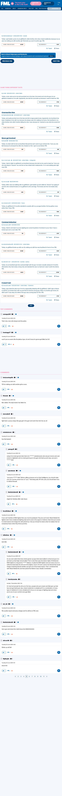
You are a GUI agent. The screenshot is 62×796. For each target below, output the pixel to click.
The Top (31, 8)
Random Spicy (22, 8)
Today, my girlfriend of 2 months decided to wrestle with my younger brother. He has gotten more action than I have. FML (30, 207)
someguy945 (7, 314)
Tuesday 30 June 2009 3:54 (8, 381)
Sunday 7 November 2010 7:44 (14, 583)
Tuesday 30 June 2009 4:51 (8, 662)
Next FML (56, 61)
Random (8, 8)
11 (43, 676)
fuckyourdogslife (8, 377)
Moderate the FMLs (47, 3)
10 (40, 676)
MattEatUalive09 (13, 492)
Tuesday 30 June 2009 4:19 (8, 539)
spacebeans (11, 470)
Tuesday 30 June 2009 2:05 (8, 318)
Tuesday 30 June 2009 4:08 (8, 436)
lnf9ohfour (6, 535)
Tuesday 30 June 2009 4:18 (8, 515)
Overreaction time (8, 112)
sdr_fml (5, 604)
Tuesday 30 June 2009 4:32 (8, 608)
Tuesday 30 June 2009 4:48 (8, 644)
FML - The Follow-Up (41, 8)
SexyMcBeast (7, 511)
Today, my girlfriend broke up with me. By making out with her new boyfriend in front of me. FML (29, 247)
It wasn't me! (6, 283)
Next (31, 305)
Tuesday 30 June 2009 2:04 (8, 336)
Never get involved (9, 138)
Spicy (14, 8)
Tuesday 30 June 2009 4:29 (13, 474)
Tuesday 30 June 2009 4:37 (13, 556)
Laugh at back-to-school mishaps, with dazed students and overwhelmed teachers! (27, 55)
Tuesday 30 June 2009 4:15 (13, 453)
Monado (5, 396)
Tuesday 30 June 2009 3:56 (8, 399)
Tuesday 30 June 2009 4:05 (8, 418)
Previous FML (7, 61)
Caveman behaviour (9, 222)
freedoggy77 (7, 332)
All (2, 8)
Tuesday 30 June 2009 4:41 (13, 496)
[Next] (15, 677)
